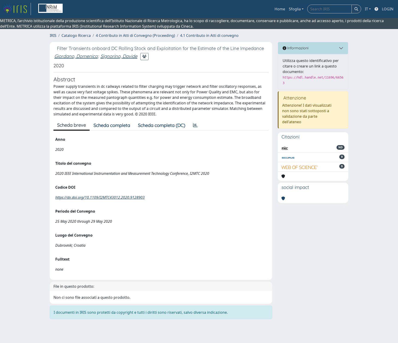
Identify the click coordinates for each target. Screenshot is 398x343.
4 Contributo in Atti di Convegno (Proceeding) (135, 35)
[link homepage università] (50, 9)
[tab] (195, 125)
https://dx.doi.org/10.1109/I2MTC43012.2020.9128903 (100, 197)
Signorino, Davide (118, 56)
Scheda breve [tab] (71, 125)
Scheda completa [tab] (112, 125)
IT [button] (366, 9)
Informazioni (297, 48)
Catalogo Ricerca (76, 35)
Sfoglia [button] (295, 9)
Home (280, 9)
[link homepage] (17, 9)
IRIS (53, 35)
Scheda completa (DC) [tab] (161, 125)
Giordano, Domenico (76, 56)
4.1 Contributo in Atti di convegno (209, 35)
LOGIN (387, 9)
